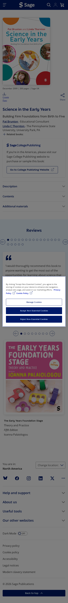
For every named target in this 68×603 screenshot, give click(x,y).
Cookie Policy (22, 293)
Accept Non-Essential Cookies (34, 310)
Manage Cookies (34, 302)
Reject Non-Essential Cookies (34, 319)
